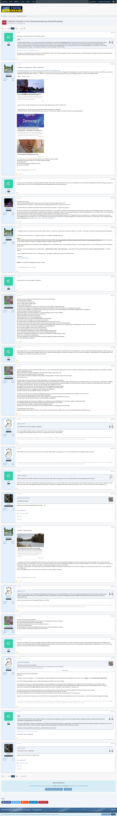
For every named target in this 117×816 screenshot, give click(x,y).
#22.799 (112, 711)
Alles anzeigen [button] (65, 670)
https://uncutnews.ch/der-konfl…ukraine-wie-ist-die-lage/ (26, 731)
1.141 (16, 28)
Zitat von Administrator (24, 498)
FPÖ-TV (19, 516)
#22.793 (112, 493)
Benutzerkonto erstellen (54, 789)
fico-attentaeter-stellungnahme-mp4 (28, 154)
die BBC (32, 42)
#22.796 (112, 616)
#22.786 (112, 276)
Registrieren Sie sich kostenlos (60, 785)
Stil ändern (113, 809)
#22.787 (112, 295)
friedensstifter (12, 23)
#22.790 (112, 419)
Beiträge (4, 80)
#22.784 (112, 198)
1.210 (22, 28)
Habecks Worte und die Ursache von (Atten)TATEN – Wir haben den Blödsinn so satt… (30, 129)
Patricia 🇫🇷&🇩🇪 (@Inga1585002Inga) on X (29, 94)
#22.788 (112, 347)
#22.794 (112, 527)
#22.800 (112, 743)
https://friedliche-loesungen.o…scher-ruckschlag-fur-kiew (26, 50)
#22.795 (112, 586)
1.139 (9, 28)
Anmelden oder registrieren (104, 1)
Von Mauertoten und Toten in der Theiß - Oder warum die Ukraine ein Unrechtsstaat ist (30, 549)
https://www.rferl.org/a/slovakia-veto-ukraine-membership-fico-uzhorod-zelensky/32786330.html (38, 70)
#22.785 (112, 227)
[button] (93, 1)
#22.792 (112, 471)
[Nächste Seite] (25, 28)
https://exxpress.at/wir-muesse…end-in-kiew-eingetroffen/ (40, 218)
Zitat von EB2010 (22, 475)
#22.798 (112, 657)
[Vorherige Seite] (2, 28)
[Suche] (113, 1)
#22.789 (112, 366)
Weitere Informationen (106, 814)
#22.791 (112, 448)
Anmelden (68, 789)
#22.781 (112, 32)
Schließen (113, 814)
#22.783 (112, 179)
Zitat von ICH (21, 423)
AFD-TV (19, 519)
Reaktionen (5, 78)
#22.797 (112, 639)
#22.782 (112, 64)
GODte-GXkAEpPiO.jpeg (22, 258)
